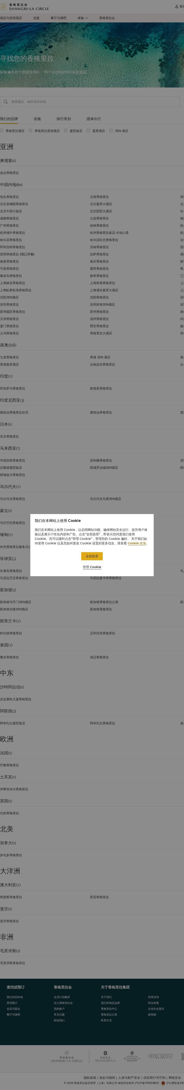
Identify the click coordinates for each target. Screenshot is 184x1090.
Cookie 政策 (137, 543)
